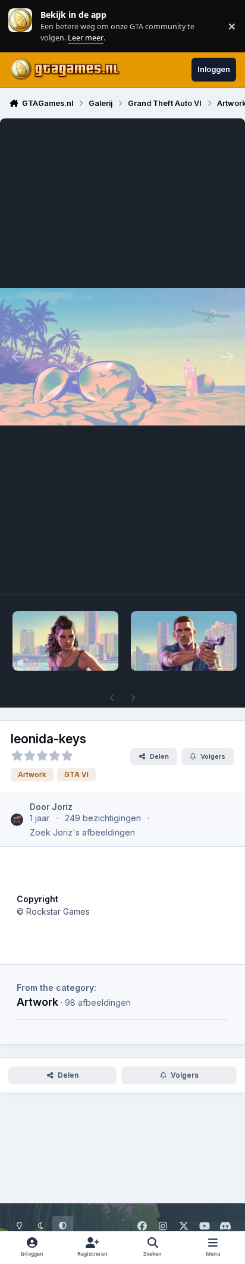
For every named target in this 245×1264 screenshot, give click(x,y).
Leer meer (20, 26)
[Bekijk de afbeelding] (65, 641)
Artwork (37, 1001)
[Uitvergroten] (122, 356)
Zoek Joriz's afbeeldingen (82, 832)
